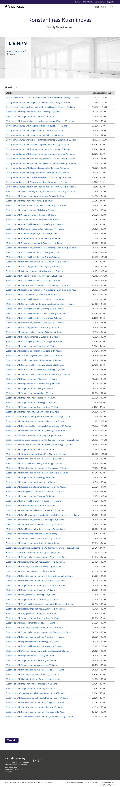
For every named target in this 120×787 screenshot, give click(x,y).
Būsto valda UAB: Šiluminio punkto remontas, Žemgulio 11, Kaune (35, 702)
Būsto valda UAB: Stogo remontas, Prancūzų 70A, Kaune (30, 688)
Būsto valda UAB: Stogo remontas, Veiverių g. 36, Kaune (30, 477)
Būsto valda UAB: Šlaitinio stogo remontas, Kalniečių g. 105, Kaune (35, 229)
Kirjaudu (110, 2)
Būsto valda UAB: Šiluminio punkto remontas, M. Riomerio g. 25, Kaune (37, 472)
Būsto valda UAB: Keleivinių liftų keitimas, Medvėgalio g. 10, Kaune (35, 308)
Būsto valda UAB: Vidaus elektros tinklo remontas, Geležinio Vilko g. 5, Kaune (39, 716)
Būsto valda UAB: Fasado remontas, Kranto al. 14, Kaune (30, 505)
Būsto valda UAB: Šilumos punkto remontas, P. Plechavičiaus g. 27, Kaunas (38, 426)
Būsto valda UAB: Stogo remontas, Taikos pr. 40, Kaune (30, 116)
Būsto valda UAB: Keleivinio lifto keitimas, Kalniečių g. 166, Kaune (34, 224)
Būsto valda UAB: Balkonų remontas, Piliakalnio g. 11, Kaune (32, 219)
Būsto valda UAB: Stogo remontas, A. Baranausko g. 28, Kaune (33, 383)
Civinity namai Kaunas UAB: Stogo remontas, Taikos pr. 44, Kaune (34, 135)
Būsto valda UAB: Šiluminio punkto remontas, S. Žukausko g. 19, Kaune (37, 468)
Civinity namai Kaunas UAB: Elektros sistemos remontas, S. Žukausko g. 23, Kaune (42, 140)
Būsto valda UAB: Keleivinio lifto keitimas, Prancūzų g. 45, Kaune (34, 318)
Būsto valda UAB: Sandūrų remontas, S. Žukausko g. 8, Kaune (33, 337)
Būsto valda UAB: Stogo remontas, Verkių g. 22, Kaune (29, 200)
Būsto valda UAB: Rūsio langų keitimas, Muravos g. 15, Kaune (32, 327)
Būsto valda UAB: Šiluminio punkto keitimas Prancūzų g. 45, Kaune (35, 637)
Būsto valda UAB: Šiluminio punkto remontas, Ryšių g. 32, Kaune (34, 524)
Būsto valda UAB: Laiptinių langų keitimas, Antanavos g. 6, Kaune (34, 627)
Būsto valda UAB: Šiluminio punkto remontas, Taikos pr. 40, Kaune (35, 669)
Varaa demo (100, 2)
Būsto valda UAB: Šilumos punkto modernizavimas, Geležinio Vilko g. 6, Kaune (40, 304)
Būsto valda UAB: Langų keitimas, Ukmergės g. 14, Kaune (31, 613)
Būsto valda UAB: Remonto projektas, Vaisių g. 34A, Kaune (31, 233)
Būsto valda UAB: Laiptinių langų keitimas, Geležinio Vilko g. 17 (33, 533)
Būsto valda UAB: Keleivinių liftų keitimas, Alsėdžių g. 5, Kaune (33, 257)
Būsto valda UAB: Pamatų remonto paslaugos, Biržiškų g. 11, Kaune (35, 369)
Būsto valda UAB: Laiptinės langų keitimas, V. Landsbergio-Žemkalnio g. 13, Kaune (41, 247)
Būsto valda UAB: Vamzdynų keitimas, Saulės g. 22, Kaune (31, 215)
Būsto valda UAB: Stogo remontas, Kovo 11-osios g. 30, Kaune (33, 618)
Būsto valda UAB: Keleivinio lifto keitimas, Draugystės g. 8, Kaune (34, 646)
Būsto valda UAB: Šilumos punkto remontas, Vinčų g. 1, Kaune (33, 538)
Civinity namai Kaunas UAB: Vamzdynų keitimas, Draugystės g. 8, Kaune (37, 182)
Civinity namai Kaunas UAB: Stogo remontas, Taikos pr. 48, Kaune (34, 130)
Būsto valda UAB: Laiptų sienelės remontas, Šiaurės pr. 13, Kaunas (35, 491)
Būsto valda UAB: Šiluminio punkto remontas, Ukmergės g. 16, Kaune (36, 430)
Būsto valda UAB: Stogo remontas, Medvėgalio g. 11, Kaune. (32, 665)
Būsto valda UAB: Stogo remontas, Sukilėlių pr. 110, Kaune (31, 402)
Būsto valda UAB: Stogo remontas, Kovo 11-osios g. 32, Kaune (33, 111)
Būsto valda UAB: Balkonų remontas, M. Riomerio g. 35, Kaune (33, 238)
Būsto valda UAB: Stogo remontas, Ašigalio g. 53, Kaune (30, 393)
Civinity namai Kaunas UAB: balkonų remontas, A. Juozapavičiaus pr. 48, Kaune (40, 154)
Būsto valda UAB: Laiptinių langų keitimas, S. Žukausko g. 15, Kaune (35, 562)
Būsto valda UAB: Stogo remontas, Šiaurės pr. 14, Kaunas (31, 482)
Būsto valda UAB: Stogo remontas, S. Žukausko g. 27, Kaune (32, 599)
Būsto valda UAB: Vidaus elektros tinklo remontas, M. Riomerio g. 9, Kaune (38, 632)
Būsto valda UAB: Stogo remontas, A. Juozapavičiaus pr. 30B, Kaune (35, 585)
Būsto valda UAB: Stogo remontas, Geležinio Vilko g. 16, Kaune (33, 412)
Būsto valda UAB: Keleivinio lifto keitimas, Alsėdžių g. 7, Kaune (33, 280)
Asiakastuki (100, 6)
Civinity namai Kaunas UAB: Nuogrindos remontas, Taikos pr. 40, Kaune (37, 168)
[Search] (111, 7)
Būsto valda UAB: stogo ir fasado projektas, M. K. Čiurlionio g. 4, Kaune (37, 454)
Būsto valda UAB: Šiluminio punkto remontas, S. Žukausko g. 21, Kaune (37, 285)
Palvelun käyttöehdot (102, 782)
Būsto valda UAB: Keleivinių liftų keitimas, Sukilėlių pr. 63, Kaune (34, 341)
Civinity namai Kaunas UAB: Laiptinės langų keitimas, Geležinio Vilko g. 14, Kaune (41, 163)
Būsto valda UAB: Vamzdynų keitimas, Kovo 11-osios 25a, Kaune (34, 276)
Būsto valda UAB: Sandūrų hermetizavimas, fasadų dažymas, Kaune (35, 529)
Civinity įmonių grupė (16, 51)
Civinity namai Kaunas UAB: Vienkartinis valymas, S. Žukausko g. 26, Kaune (38, 177)
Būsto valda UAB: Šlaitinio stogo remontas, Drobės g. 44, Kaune (34, 355)
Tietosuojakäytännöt (75, 782)
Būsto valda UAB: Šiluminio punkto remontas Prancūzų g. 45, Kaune (35, 712)
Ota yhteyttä (88, 2)
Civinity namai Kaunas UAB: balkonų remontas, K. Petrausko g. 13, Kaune (38, 149)
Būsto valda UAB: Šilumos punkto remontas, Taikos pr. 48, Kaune (34, 332)
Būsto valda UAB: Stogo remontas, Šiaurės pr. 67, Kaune (30, 590)
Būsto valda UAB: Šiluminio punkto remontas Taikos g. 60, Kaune (34, 707)
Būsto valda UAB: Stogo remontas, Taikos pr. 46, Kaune (30, 449)
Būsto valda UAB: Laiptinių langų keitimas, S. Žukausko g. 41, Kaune (35, 609)
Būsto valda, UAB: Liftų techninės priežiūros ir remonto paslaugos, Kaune (38, 416)
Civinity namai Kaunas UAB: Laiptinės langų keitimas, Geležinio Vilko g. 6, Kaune (40, 158)
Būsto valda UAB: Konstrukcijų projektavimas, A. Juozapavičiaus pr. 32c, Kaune (40, 121)
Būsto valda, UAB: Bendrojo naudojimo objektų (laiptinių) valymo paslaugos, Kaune (42, 440)
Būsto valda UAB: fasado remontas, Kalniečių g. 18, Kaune (31, 294)
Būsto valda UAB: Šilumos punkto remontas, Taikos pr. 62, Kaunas (35, 365)
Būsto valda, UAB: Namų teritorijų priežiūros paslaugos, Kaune (33, 435)
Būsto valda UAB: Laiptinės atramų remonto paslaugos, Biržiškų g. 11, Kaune (39, 444)
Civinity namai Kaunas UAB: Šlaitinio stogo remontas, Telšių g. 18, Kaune (37, 144)
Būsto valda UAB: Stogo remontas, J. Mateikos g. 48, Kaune (31, 379)
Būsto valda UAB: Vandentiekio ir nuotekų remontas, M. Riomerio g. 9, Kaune (39, 604)
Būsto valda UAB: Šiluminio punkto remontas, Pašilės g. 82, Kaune (35, 458)
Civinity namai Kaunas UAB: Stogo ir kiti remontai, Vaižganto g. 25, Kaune (38, 102)
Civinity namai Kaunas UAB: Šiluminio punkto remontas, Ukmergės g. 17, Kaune (41, 186)
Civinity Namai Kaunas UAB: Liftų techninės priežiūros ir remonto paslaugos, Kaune (42, 97)
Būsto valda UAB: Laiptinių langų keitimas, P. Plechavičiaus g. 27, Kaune (37, 698)
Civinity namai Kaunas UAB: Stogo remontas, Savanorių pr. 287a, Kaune (37, 172)
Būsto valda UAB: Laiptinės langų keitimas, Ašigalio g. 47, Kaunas (34, 351)
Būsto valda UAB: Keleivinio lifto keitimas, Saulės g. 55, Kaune (32, 252)
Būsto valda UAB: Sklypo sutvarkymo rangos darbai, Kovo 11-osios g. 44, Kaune (40, 191)
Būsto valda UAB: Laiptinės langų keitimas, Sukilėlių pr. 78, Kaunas (35, 519)
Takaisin (11, 740)
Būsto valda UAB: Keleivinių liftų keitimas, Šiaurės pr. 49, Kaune (33, 501)
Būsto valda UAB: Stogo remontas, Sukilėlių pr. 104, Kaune (31, 683)
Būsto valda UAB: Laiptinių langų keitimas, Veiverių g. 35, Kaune (33, 566)
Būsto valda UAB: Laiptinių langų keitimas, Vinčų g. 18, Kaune (32, 674)
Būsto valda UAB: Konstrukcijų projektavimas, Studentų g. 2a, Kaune (36, 205)
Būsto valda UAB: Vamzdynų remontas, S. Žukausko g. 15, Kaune (34, 243)
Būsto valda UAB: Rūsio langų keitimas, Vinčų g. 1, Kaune (30, 571)
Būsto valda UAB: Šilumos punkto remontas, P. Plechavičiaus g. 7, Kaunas (38, 374)
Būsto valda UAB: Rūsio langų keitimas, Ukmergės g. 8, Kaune (33, 266)
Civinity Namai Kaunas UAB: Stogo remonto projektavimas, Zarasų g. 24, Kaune (40, 107)
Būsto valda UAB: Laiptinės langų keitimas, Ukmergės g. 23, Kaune (35, 322)
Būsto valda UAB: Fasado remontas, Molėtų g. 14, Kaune (30, 623)
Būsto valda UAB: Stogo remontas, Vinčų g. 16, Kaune (29, 388)
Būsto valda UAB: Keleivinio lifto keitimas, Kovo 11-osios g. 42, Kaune (36, 313)
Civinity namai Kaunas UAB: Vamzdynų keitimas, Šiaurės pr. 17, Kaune (36, 126)
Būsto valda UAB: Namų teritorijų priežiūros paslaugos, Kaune (33, 679)
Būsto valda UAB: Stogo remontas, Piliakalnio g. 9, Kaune (31, 210)
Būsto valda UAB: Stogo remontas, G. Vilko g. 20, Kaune (30, 655)
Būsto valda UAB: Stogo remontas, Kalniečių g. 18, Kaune (31, 660)
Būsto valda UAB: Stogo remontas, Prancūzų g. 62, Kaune (31, 346)
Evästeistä (89, 782)
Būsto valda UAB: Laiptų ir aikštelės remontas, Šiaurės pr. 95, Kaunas (36, 487)
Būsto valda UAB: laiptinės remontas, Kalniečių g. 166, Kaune (32, 641)
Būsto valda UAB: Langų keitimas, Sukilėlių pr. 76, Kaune (30, 594)
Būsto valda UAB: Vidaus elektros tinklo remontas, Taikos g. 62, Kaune (36, 557)
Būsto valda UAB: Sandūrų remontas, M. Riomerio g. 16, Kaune (33, 360)
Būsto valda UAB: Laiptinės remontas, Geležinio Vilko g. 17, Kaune (34, 271)
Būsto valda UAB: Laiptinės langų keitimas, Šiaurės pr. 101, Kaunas (35, 510)
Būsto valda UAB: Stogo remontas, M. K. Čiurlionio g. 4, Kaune (33, 543)
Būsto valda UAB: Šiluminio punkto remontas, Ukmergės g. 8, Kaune (36, 421)
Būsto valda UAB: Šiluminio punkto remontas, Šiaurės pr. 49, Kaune (35, 580)
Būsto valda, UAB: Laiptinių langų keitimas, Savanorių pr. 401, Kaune (36, 693)
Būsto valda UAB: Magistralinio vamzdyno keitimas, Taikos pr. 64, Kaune (37, 651)
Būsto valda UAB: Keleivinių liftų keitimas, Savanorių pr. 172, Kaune (35, 299)
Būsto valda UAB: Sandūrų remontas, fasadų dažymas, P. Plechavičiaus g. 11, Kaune (42, 515)
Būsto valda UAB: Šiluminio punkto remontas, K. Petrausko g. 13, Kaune (37, 261)
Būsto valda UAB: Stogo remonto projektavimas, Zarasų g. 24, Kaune (36, 196)
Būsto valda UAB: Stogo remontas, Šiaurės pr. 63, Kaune (30, 398)
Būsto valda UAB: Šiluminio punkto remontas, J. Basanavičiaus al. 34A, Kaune (39, 576)
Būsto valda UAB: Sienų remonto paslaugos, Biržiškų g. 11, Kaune (34, 463)
